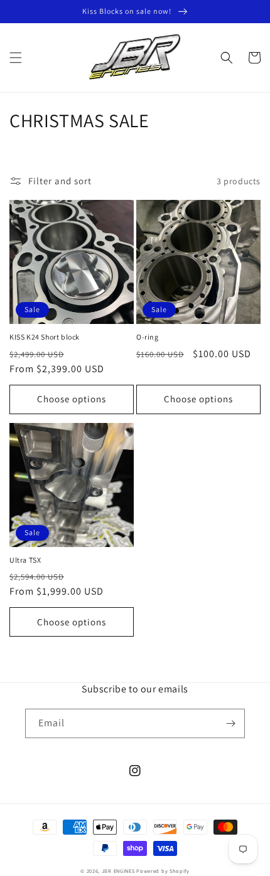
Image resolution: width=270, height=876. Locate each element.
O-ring (147, 337)
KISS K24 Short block (44, 337)
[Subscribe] (230, 723)
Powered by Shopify (163, 870)
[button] (16, 57)
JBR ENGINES (119, 870)
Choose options (71, 399)
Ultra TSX (25, 560)
